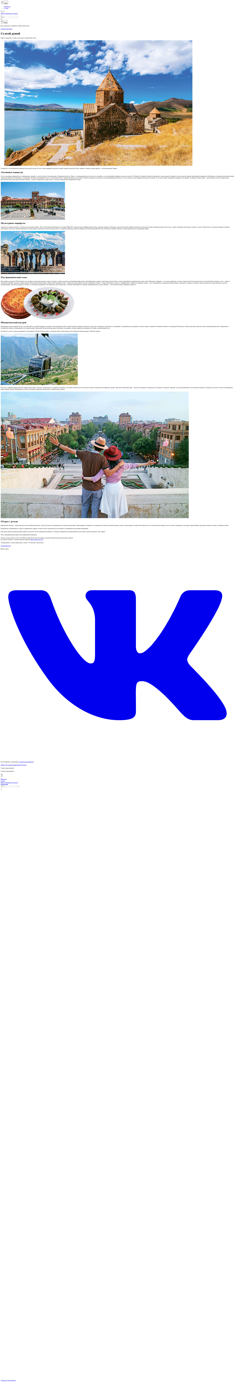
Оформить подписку (11, 13)
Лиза (2, 29)
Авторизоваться (6, 546)
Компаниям (16, 765)
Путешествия (8, 29)
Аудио (6, 8)
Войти (3, 13)
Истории (23, 765)
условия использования (26, 762)
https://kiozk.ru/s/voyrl (36, 539)
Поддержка (9, 765)
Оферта (3, 765)
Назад (5, 3)
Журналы (7, 6)
